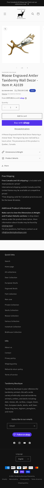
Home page (9, 267)
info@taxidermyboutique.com (14, 232)
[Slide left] (16, 67)
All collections (10, 272)
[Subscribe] (34, 426)
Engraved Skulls (11, 288)
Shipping (4, 94)
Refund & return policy (14, 369)
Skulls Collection (11, 310)
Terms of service (11, 375)
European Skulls (11, 283)
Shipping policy (11, 364)
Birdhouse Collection (13, 332)
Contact (8, 353)
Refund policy (13, 479)
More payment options (22, 129)
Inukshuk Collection (13, 327)
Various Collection (12, 321)
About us (8, 347)
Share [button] (6, 166)
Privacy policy (10, 358)
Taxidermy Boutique (20, 476)
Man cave (8, 299)
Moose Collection (12, 316)
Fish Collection (11, 294)
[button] (5, 14)
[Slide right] (27, 67)
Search (7, 261)
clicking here (7, 226)
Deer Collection (11, 277)
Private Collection (12, 305)
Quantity (5, 103)
